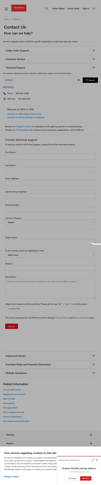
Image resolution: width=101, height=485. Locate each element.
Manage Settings (11, 476)
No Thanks (72, 478)
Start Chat (85, 478)
